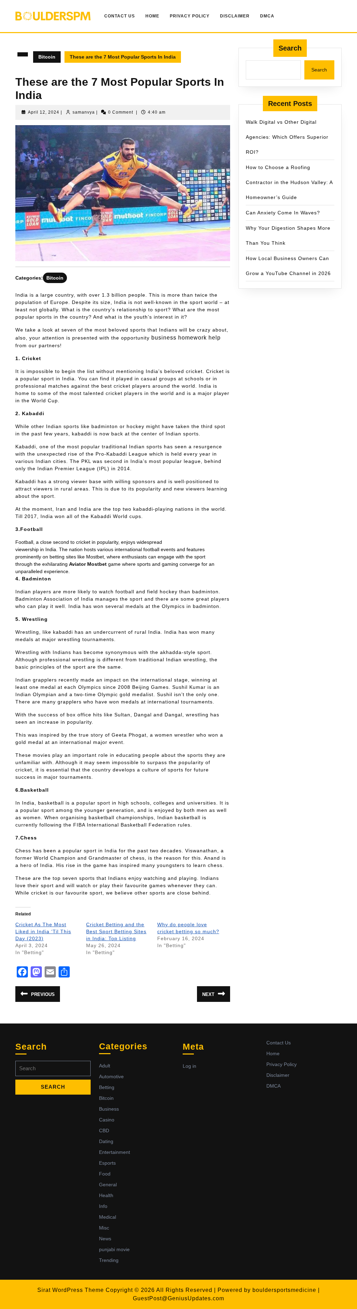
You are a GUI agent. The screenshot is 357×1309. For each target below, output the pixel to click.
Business (109, 1109)
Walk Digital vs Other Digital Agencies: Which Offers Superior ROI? (287, 137)
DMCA (267, 16)
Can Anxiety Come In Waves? (283, 212)
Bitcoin (46, 57)
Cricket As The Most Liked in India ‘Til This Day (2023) (43, 931)
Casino (106, 1119)
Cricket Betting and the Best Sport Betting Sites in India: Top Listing (116, 931)
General (108, 1184)
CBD (104, 1130)
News (105, 1238)
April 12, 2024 (43, 112)
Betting (106, 1087)
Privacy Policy (190, 16)
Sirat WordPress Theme (70, 1290)
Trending (109, 1260)
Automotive (111, 1076)
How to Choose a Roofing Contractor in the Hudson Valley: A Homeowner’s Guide (289, 182)
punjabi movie (114, 1249)
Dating (106, 1141)
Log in (189, 1066)
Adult (104, 1065)
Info (103, 1206)
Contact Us (119, 16)
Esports (107, 1163)
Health (106, 1195)
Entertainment (114, 1152)
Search (290, 48)
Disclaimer (235, 16)
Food (105, 1174)
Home (152, 16)
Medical (107, 1217)
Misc (104, 1228)
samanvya (84, 112)
